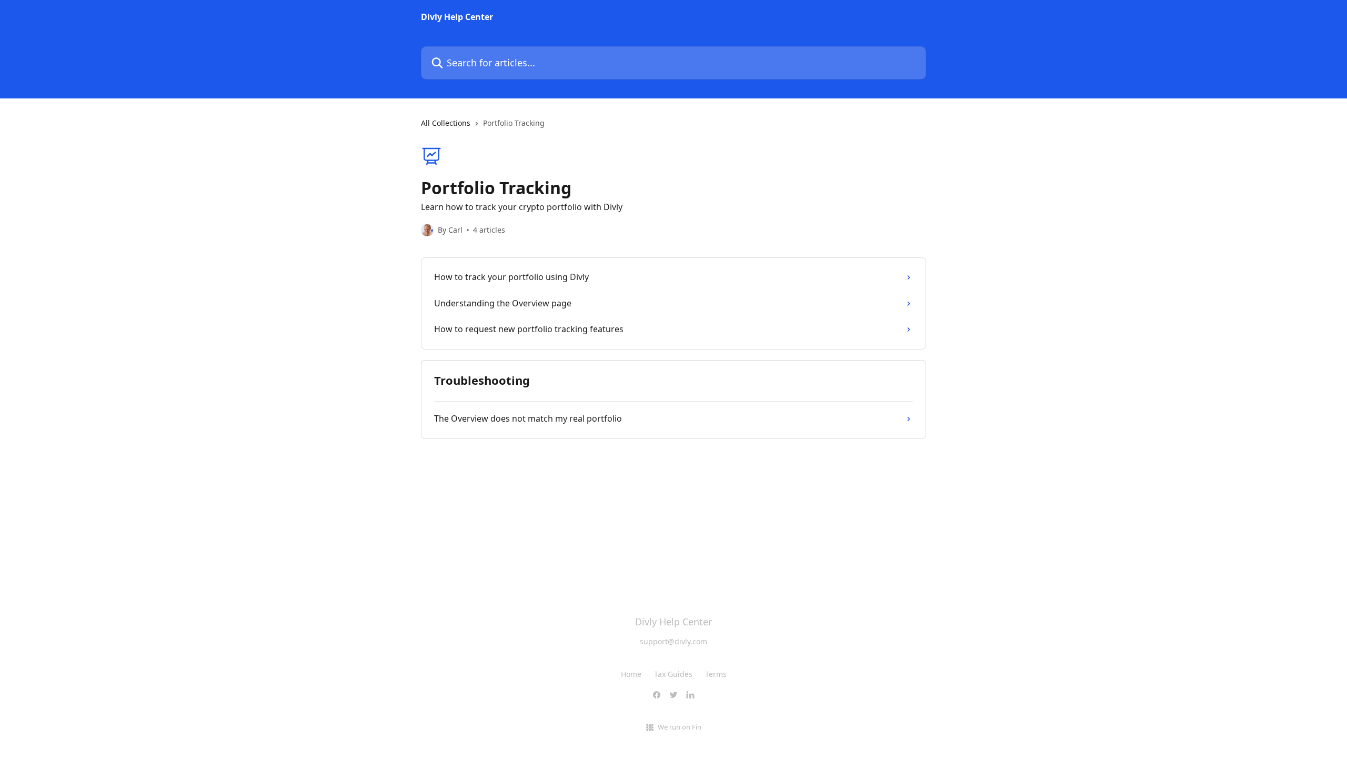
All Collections (445, 123)
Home (631, 674)
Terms (716, 674)
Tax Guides (673, 674)
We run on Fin (679, 727)
